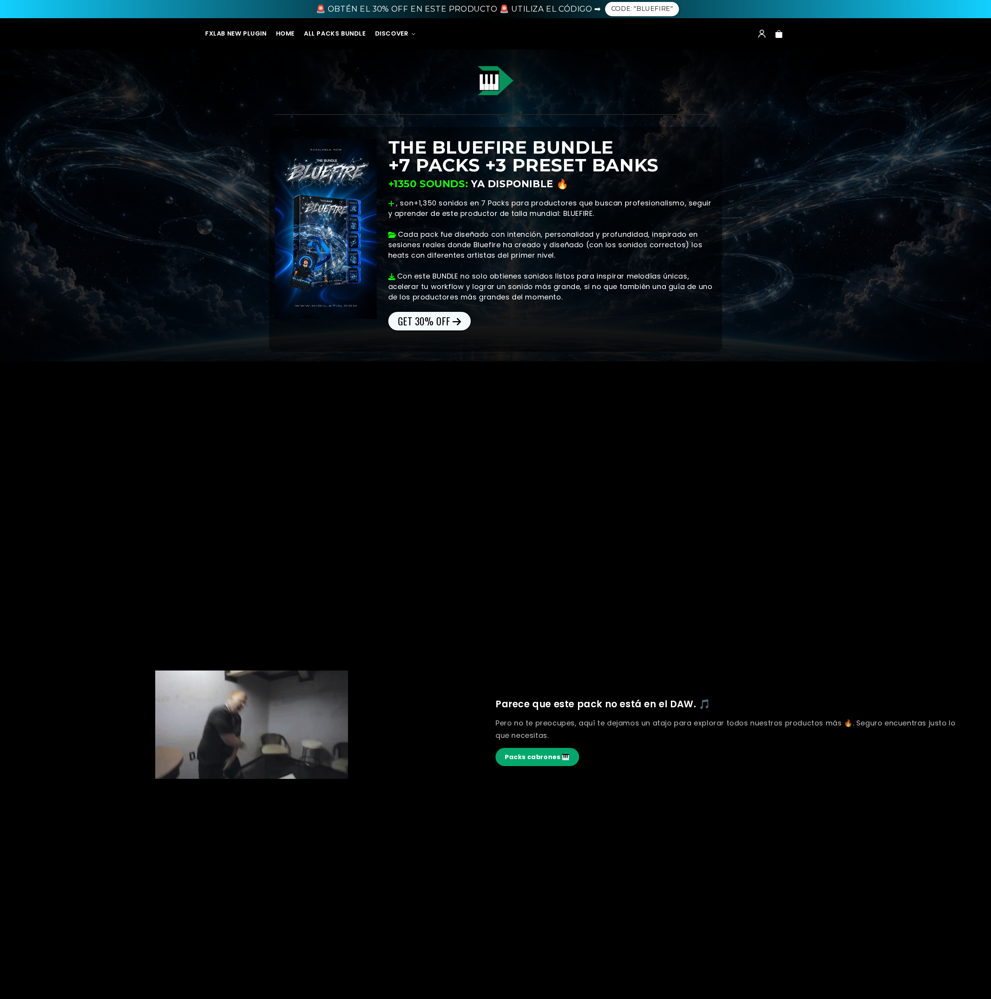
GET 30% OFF (424, 321)
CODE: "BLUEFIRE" (642, 8)
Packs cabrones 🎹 (537, 757)
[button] (394, 34)
